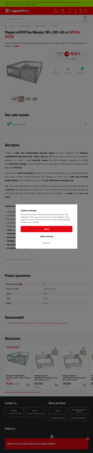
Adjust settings (46, 236)
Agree (46, 229)
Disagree (46, 243)
